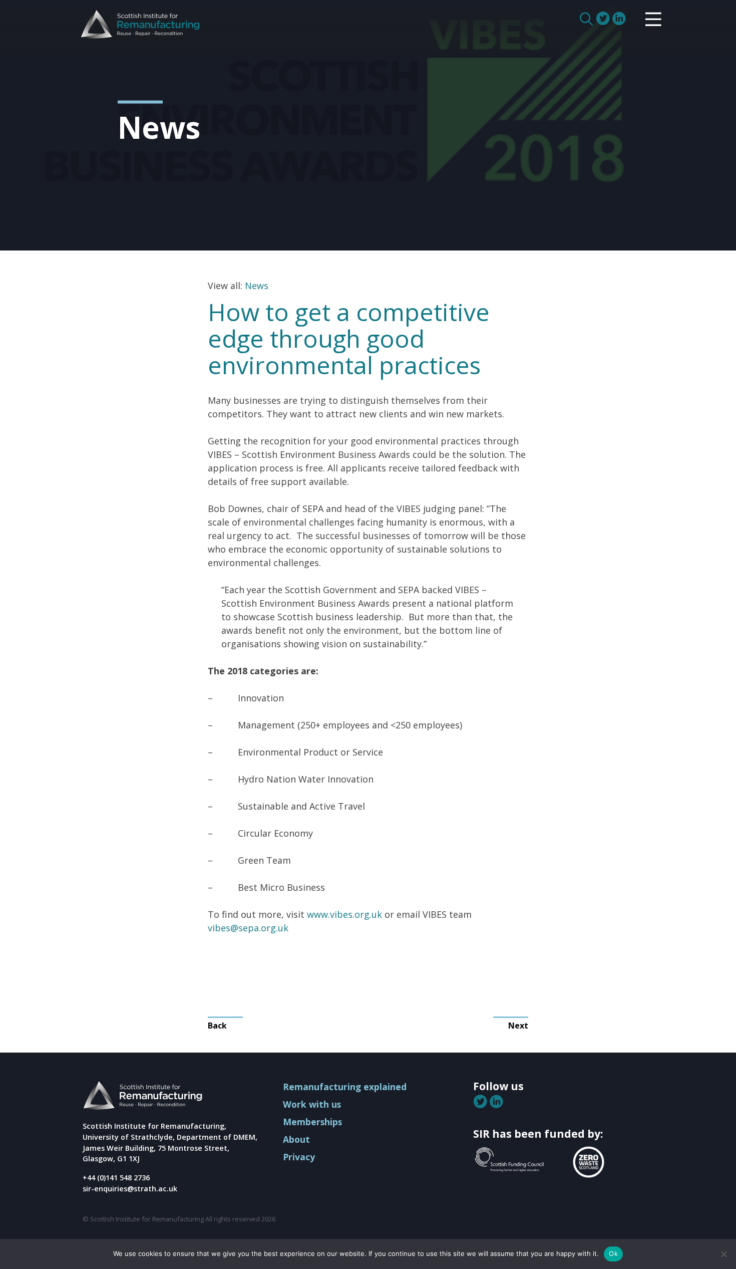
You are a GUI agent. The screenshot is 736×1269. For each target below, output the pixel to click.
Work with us (312, 1104)
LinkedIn (620, 19)
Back (217, 1025)
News (256, 286)
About (296, 1139)
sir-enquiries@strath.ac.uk (130, 1188)
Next (518, 1025)
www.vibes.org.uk (344, 914)
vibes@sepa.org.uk (248, 928)
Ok (613, 1253)
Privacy (299, 1157)
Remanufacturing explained (345, 1087)
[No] (723, 1254)
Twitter (604, 19)
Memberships (312, 1122)
